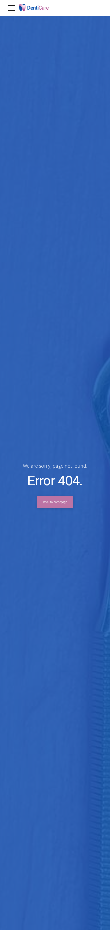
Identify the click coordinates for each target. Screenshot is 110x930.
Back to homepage (55, 502)
